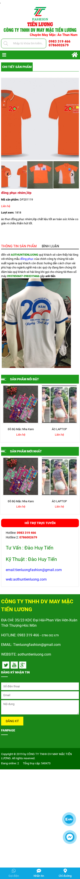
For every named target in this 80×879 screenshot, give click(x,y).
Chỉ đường (65, 875)
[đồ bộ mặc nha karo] (18, 404)
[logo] (40, 16)
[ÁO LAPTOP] (56, 404)
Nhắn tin (39, 875)
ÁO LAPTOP (56, 429)
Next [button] (72, 174)
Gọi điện (13, 875)
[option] (40, 118)
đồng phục (27, 259)
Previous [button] (8, 174)
